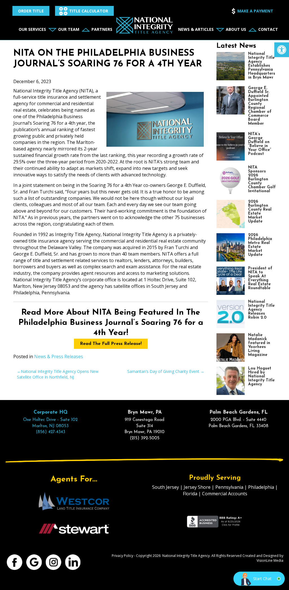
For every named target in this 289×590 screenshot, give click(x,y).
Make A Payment (255, 11)
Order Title (31, 11)
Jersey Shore (197, 487)
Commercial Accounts (224, 493)
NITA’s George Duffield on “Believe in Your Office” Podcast (259, 144)
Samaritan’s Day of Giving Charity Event (163, 371)
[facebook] (15, 562)
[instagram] (54, 562)
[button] (281, 49)
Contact (268, 29)
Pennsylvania (229, 487)
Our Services (32, 29)
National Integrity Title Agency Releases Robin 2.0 (261, 310)
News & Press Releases (58, 356)
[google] (34, 562)
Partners (101, 29)
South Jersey (165, 487)
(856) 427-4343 (50, 432)
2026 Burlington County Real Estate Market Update (260, 212)
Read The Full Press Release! (111, 344)
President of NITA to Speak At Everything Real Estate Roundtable (260, 278)
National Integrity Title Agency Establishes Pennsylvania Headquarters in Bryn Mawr (261, 66)
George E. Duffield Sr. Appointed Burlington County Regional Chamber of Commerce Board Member (260, 106)
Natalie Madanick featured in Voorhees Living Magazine (259, 345)
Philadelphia (261, 487)
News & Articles (196, 29)
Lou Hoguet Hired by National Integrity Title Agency (261, 376)
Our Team (68, 29)
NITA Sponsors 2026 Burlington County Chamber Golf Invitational (262, 179)
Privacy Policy (122, 555)
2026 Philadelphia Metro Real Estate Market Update (260, 245)
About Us (236, 29)
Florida (190, 493)
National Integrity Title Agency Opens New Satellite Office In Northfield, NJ (57, 374)
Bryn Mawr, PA (145, 412)
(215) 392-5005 (144, 438)
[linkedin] (73, 562)
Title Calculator (88, 11)
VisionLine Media (270, 560)
